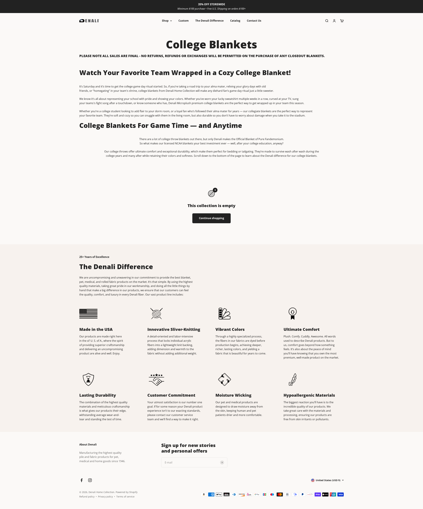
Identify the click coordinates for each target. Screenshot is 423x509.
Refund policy (87, 496)
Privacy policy (105, 496)
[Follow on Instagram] (90, 480)
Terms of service (125, 496)
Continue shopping (211, 218)
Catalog (235, 20)
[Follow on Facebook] (81, 480)
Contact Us (254, 20)
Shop (165, 20)
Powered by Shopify (126, 492)
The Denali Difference (209, 20)
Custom (183, 20)
